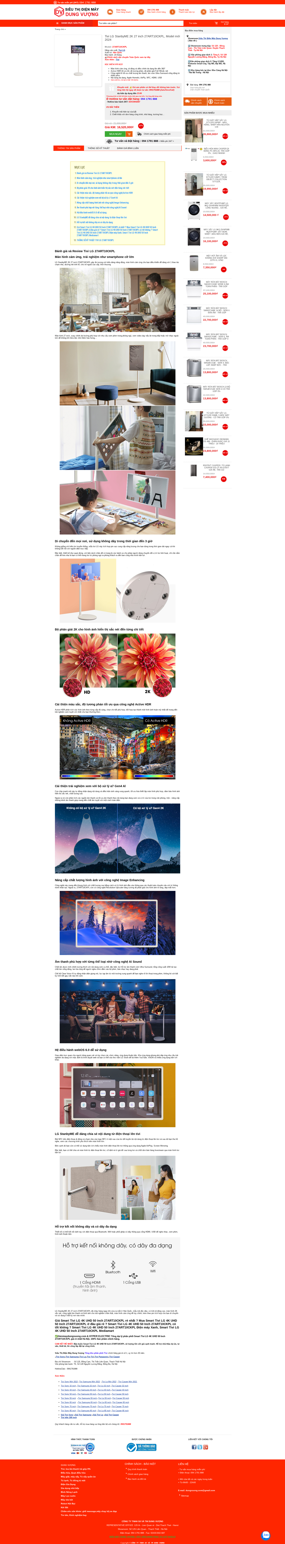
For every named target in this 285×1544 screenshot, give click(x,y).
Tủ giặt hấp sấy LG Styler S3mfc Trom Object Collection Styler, (216, 178)
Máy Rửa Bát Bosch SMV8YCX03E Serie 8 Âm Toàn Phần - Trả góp (216, 284)
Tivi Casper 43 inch (120, 1390)
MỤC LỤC (80, 167)
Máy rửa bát (67, 1500)
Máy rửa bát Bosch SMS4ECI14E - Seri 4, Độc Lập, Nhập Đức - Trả (216, 362)
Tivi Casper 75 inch (120, 1406)
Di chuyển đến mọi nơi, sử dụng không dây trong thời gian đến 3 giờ (105, 182)
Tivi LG (121, 50)
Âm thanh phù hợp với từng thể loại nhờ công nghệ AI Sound (101, 207)
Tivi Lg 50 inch (104, 1394)
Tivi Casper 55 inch (120, 1398)
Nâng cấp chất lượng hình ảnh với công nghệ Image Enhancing (103, 202)
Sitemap (185, 1496)
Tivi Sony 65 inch (68, 1402)
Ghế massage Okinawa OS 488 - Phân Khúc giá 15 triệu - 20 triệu (216, 441)
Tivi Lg (83, 1357)
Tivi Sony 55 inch (68, 1398)
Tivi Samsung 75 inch (86, 1406)
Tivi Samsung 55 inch (87, 1398)
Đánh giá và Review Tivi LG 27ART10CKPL (94, 173)
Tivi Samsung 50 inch (86, 1394)
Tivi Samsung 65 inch (87, 1402)
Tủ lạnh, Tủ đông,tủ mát (73, 1480)
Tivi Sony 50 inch (68, 1394)
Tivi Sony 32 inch (68, 1386)
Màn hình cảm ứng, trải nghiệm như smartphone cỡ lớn (99, 177)
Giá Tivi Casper (112, 1415)
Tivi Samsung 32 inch (86, 1386)
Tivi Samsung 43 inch (86, 1390)
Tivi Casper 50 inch (120, 1394)
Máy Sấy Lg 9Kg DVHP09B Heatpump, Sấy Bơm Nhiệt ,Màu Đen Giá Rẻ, (216, 231)
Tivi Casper (114, 1357)
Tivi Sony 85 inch (68, 1411)
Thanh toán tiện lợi (187, 11)
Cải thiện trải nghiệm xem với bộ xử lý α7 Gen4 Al (97, 197)
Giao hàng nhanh (123, 11)
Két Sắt (64, 1507)
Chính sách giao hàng (138, 1474)
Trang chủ (59, 29)
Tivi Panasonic (101, 1357)
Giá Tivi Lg (98, 1415)
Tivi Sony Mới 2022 (69, 1382)
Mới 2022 (96, 1382)
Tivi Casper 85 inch (120, 1411)
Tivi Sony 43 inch (68, 1390)
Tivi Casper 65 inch (120, 1402)
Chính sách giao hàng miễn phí (157, 134)
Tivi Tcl (90, 1357)
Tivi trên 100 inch (69, 1417)
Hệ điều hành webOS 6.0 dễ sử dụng (92, 212)
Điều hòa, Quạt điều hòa (73, 1473)
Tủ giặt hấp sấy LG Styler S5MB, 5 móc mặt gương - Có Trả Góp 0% (216, 415)
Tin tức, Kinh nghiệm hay (74, 1515)
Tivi (117, 59)
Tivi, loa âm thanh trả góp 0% (75, 1469)
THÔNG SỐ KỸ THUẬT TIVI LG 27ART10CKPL (95, 240)
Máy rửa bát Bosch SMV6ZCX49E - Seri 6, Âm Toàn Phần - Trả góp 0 (216, 336)
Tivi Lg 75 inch (104, 1406)
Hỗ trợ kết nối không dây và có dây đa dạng (95, 222)
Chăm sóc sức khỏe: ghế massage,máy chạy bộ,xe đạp (89, 1511)
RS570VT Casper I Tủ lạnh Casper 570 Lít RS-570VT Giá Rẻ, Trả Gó (216, 467)
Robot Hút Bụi (68, 1503)
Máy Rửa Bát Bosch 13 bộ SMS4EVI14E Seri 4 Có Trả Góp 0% (216, 389)
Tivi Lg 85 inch (104, 1411)
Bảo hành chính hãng (156, 11)
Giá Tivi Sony (67, 1415)
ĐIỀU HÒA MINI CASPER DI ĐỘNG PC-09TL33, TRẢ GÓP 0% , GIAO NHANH (216, 151)
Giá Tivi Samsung (83, 1415)
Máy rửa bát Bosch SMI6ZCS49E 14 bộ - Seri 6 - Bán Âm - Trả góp (216, 310)
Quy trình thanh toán (137, 1469)
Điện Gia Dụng (68, 1484)
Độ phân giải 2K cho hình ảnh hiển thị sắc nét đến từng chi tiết (103, 187)
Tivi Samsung (72, 1357)
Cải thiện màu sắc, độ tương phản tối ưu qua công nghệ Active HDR (105, 192)
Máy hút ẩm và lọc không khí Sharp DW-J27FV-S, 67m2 (216, 258)
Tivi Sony (60, 1357)
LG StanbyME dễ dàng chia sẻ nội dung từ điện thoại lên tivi (102, 217)
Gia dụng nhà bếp (70, 1488)
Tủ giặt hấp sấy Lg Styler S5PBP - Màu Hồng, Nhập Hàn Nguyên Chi (216, 123)
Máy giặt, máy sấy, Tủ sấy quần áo (78, 1476)
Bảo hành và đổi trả (137, 1479)
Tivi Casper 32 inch (120, 1386)
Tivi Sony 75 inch (68, 1406)
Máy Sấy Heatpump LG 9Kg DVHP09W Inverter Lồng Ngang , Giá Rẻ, (217, 205)
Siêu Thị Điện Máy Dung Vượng (213, 38)
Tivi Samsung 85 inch (86, 1411)
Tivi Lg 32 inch (104, 1386)
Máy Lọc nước (68, 1496)
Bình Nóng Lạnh (69, 1492)
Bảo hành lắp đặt (217, 11)
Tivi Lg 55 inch (104, 1398)
